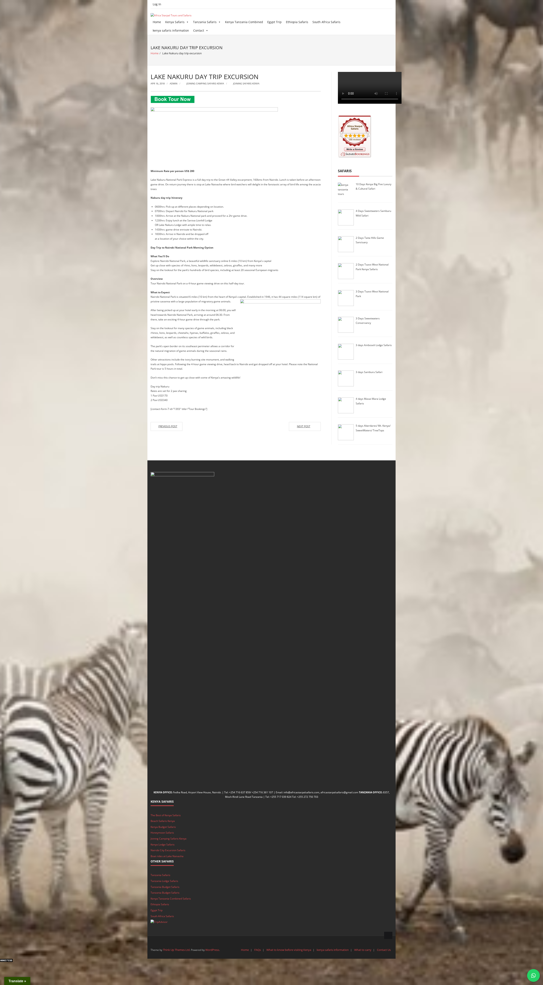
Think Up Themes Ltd (176, 950)
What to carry (362, 950)
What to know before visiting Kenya (288, 950)
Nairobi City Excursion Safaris (168, 850)
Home (157, 22)
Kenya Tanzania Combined (244, 22)
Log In (157, 4)
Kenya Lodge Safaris (163, 844)
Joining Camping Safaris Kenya (205, 83)
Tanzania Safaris (205, 22)
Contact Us (384, 950)
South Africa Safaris (326, 22)
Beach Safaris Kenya (163, 821)
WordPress (212, 950)
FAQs (257, 950)
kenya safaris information (171, 30)
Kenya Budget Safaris (163, 827)
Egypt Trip (274, 22)
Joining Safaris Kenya (246, 83)
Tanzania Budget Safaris (165, 887)
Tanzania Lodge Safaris (164, 881)
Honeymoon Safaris (162, 832)
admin (173, 83)
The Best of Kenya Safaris (166, 815)
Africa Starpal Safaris (354, 127)
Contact (198, 30)
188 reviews (354, 139)
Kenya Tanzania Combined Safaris (171, 898)
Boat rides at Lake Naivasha (167, 856)
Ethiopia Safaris (297, 22)
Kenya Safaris (175, 22)
